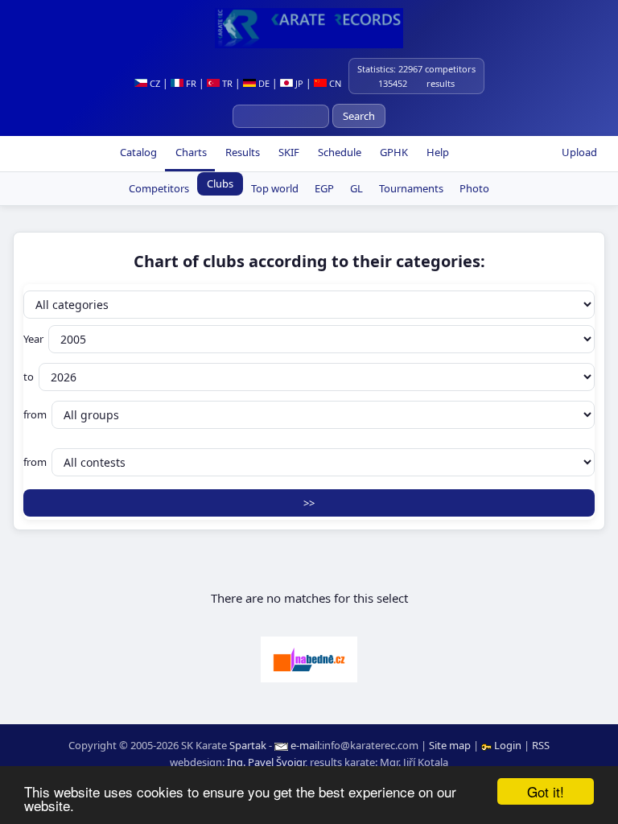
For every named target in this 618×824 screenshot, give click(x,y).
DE (263, 83)
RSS (541, 745)
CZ (153, 83)
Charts (190, 152)
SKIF (287, 152)
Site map (450, 745)
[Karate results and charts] (309, 28)
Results (241, 152)
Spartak (247, 745)
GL (356, 188)
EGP (324, 188)
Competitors (159, 188)
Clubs (220, 183)
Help (436, 152)
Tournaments (411, 188)
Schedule (338, 152)
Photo (474, 188)
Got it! (545, 791)
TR (226, 83)
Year (33, 339)
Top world (275, 188)
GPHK (392, 152)
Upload (579, 152)
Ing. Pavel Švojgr (266, 762)
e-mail (304, 745)
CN (334, 83)
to (28, 376)
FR (189, 83)
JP (298, 83)
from (35, 414)
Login (508, 745)
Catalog (137, 152)
